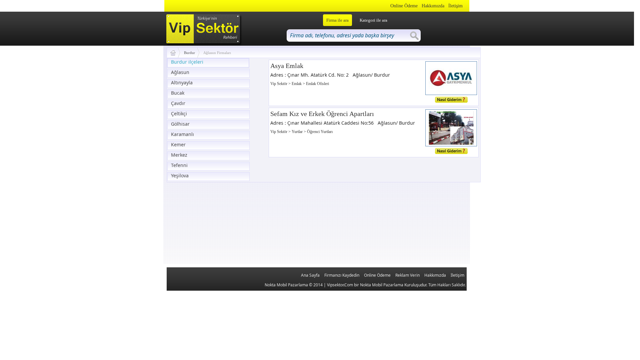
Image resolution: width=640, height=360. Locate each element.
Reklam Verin (407, 275)
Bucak (177, 93)
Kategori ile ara (373, 20)
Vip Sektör (279, 83)
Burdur (189, 53)
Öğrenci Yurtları (320, 131)
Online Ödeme (404, 5)
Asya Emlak (286, 65)
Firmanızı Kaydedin (341, 275)
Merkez (179, 155)
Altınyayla (182, 82)
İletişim (455, 5)
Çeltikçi (179, 113)
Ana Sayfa (310, 275)
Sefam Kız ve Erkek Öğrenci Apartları (322, 113)
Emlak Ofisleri (317, 83)
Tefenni (179, 165)
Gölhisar (180, 124)
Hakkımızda (433, 5)
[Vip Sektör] (175, 53)
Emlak (297, 83)
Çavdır (178, 103)
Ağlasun (180, 72)
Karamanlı (182, 134)
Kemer (178, 144)
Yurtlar (298, 131)
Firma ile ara (337, 20)
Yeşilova (180, 175)
